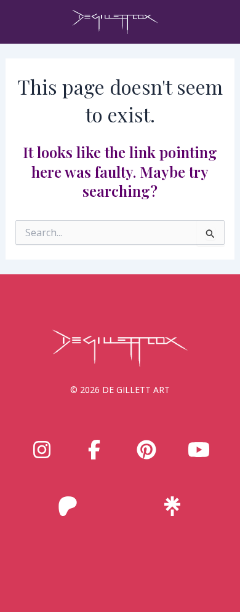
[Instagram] (42, 449)
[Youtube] (198, 449)
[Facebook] (94, 449)
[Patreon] (67, 506)
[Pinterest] (146, 449)
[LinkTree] (172, 506)
